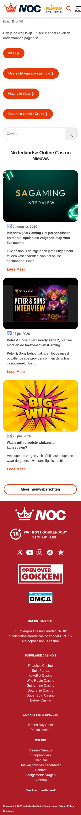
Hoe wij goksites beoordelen (40, 765)
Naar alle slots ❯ (21, 93)
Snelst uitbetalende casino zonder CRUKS (40, 636)
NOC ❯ (13, 53)
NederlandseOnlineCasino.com (40, 806)
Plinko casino (40, 730)
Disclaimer (9, 811)
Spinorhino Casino (40, 685)
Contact (40, 770)
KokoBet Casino (40, 675)
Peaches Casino (40, 665)
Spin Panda (40, 670)
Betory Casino (40, 700)
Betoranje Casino (40, 690)
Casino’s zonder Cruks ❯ (28, 114)
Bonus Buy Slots (40, 725)
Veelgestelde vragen (40, 775)
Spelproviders (40, 755)
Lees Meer (16, 269)
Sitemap (40, 780)
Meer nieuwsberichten (40, 489)
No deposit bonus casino (40, 641)
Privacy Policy (66, 806)
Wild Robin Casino (40, 680)
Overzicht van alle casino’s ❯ (31, 73)
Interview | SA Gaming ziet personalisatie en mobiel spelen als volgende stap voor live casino (38, 238)
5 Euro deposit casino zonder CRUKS (41, 631)
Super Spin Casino (41, 695)
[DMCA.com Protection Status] (40, 600)
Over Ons (41, 760)
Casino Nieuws (40, 750)
